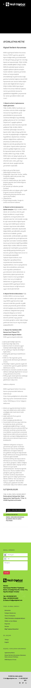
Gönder (6, 573)
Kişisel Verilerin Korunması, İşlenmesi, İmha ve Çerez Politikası (15, 656)
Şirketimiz (8, 610)
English (7, 642)
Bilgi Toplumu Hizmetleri (11, 629)
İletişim (7, 626)
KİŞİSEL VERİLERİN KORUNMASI (16, 510)
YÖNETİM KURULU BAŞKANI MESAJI (15, 618)
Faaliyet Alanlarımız (10, 613)
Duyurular (7, 624)
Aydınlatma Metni (10, 652)
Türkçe (7, 639)
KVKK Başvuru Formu (10, 659)
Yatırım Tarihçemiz (10, 616)
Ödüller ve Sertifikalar (11, 621)
